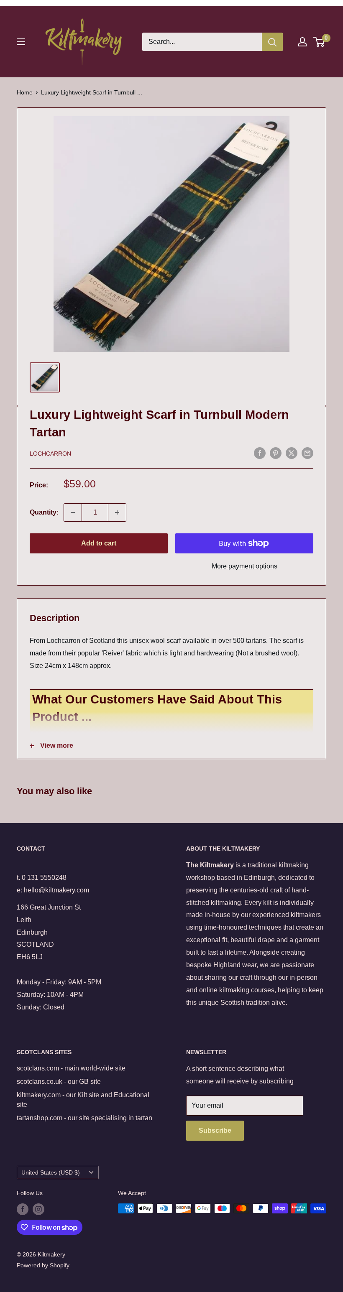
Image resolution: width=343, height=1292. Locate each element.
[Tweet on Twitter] (291, 452)
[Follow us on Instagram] (38, 1209)
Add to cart (98, 543)
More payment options (244, 566)
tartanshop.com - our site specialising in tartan (84, 1117)
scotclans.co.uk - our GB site (59, 1081)
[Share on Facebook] (260, 452)
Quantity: (44, 512)
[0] (319, 42)
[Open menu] (21, 41)
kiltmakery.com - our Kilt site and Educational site (83, 1099)
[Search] (272, 42)
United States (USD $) (50, 1173)
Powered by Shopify (43, 1265)
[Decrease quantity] (73, 512)
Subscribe (215, 1130)
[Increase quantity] (117, 512)
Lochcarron (50, 453)
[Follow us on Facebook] (22, 1209)
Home (25, 92)
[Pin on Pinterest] (276, 452)
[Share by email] (307, 452)
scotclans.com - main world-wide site (71, 1068)
